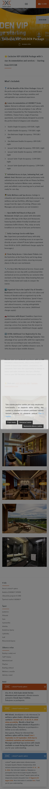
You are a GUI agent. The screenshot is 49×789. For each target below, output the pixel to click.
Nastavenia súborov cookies (33, 426)
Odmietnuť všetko (25, 422)
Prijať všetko (11, 422)
